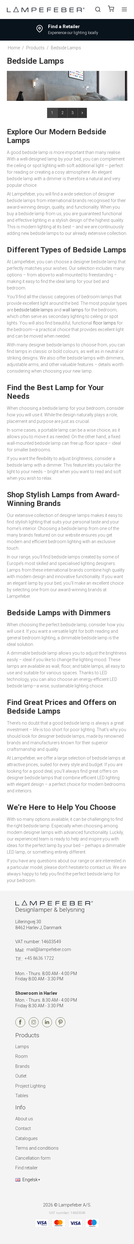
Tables (21, 1095)
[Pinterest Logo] (60, 1025)
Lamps (22, 1046)
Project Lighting (30, 1085)
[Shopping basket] (111, 9)
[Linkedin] (47, 1025)
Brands (22, 1066)
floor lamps (104, 322)
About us (24, 1118)
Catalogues (26, 1138)
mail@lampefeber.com (48, 949)
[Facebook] (20, 1025)
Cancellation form (32, 1158)
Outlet (20, 1075)
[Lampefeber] (46, 9)
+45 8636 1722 (39, 958)
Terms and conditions (37, 1148)
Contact (23, 1128)
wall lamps (73, 309)
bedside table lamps (33, 309)
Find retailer (26, 1167)
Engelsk (30, 1179)
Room (21, 1056)
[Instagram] (34, 1025)
